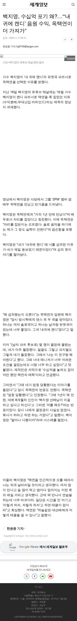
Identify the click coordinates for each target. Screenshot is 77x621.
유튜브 (50, 576)
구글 (26, 576)
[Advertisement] (38, 152)
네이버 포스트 (42, 576)
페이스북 (34, 576)
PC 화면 (38, 587)
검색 (73, 4)
